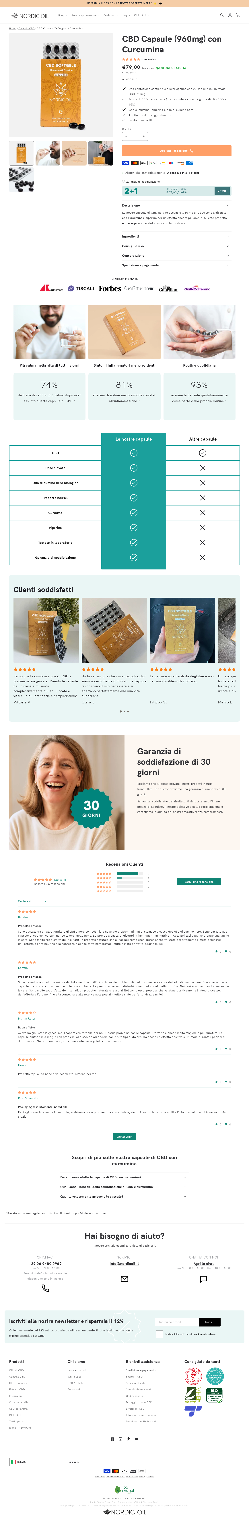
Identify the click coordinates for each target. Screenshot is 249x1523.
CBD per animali (19, 1408)
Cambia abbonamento (139, 1389)
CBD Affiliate (76, 1383)
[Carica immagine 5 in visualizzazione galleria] (21, 179)
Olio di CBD (16, 1370)
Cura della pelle (18, 1402)
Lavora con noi (77, 1370)
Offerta (222, 190)
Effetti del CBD (135, 1408)
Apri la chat (204, 1263)
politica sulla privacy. (205, 1334)
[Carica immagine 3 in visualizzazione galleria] (74, 153)
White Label (75, 1376)
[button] (62, 15)
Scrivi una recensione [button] (199, 882)
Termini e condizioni (115, 1476)
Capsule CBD (17, 1376)
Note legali (100, 1476)
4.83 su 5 (59, 880)
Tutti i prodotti (18, 1421)
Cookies (150, 1476)
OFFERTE (15, 1415)
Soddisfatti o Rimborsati (141, 1421)
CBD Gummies (18, 1383)
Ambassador (75, 1389)
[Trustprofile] (193, 1415)
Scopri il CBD (134, 1376)
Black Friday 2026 (20, 1427)
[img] (27, 911)
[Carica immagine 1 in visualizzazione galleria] (21, 153)
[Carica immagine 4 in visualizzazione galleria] (100, 153)
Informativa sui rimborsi (141, 1415)
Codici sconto (134, 1396)
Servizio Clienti (135, 1383)
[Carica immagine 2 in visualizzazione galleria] (48, 153)
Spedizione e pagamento (140, 1370)
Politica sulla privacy (135, 1476)
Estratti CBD (17, 1389)
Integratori (15, 1396)
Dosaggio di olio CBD (139, 1402)
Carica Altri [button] (124, 1137)
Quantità (127, 129)
